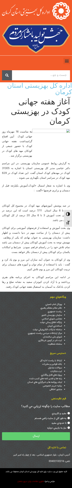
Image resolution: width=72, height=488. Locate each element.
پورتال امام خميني (53, 304)
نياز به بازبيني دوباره (56, 428)
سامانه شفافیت (55, 344)
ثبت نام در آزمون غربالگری (50, 340)
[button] (66, 61)
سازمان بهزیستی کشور (51, 315)
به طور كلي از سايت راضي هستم (50, 418)
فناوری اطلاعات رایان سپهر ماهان (30, 481)
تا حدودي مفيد (58, 423)
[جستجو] (7, 75)
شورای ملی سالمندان (52, 337)
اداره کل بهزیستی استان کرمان (39, 89)
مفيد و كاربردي (59, 414)
